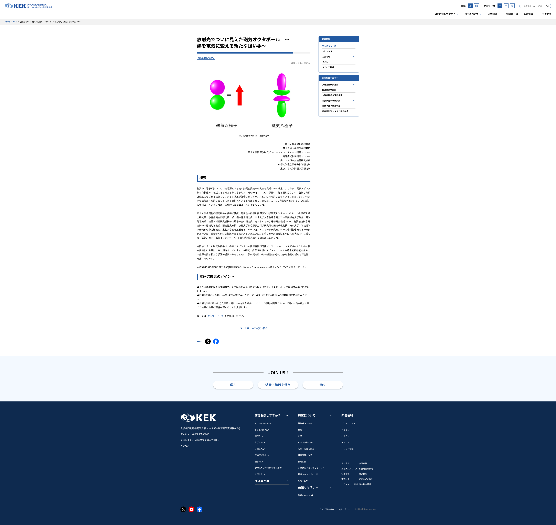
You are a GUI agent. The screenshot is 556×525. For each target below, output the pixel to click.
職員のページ (304, 495)
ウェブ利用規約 (327, 509)
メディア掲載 (328, 67)
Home (7, 21)
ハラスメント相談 (349, 484)
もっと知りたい (262, 429)
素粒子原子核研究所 (331, 105)
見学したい (260, 442)
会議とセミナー (308, 487)
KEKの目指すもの (306, 442)
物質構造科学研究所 (206, 57)
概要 (300, 429)
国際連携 (363, 463)
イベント (326, 61)
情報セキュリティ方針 (308, 474)
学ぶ (233, 384)
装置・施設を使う (278, 384)
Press (15, 21)
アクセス (546, 14)
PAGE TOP (549, 401)
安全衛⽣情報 (365, 484)
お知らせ (326, 56)
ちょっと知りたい (263, 423)
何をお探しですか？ (445, 14)
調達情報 (363, 473)
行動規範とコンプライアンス (311, 467)
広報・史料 (303, 480)
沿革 (300, 436)
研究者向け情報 (366, 468)
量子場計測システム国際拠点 (335, 111)
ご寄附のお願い (366, 479)
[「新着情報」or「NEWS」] (547, 6)
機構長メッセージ (306, 423)
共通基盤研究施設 (330, 84)
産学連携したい (262, 455)
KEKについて (472, 14)
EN (476, 5)
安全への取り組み (306, 448)
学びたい (259, 436)
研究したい (260, 448)
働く (323, 384)
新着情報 (528, 14)
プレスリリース (215, 316)
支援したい (260, 474)
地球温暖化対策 (305, 455)
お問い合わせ (344, 509)
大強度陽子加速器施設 (332, 95)
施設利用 (345, 479)
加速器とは (512, 14)
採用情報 (345, 473)
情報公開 (302, 461)
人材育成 (345, 463)
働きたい (259, 461)
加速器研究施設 (329, 89)
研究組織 (492, 14)
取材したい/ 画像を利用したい (268, 467)
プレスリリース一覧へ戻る (254, 328)
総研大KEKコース (349, 468)
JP (470, 5)
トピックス (327, 51)
